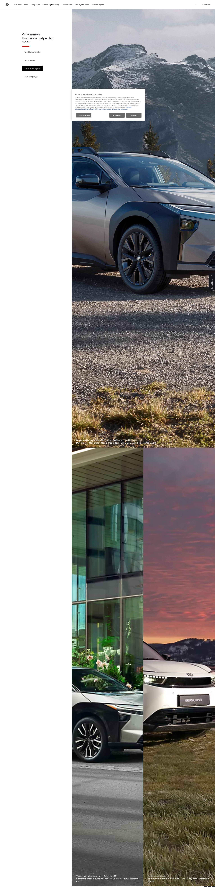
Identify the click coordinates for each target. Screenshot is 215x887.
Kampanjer (35, 4)
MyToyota (207, 4)
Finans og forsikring (50, 4)
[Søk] (196, 4)
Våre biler (18, 4)
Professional (67, 4)
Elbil (26, 4)
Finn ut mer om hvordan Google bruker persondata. (112, 109)
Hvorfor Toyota (98, 4)
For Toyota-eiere (82, 4)
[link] (143, 228)
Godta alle (134, 115)
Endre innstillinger (84, 115)
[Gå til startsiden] (7, 4)
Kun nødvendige (117, 115)
